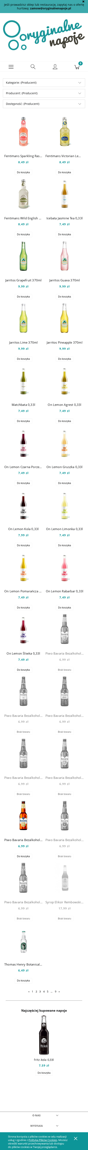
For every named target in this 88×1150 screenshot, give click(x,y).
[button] (11, 66)
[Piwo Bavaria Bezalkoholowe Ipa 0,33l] (23, 753)
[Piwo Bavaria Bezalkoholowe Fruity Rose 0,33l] (64, 691)
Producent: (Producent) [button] (21, 93)
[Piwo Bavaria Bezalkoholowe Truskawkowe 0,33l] (23, 877)
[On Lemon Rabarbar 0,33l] (64, 567)
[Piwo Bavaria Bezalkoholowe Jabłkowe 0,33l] (64, 753)
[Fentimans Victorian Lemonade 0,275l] (64, 131)
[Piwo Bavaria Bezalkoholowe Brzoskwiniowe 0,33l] (64, 629)
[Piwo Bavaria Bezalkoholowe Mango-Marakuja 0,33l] (64, 815)
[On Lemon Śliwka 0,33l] (23, 629)
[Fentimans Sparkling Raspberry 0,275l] (23, 131)
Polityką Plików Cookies (42, 1140)
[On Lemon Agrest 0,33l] (64, 380)
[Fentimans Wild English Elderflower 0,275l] (23, 194)
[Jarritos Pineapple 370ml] (64, 318)
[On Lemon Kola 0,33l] (23, 505)
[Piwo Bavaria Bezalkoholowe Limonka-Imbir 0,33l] (23, 815)
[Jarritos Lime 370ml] (23, 318)
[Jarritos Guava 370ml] (64, 256)
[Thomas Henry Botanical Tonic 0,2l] (23, 940)
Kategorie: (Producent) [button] (21, 82)
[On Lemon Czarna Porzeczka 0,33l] (23, 442)
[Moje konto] (55, 67)
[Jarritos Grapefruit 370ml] (23, 256)
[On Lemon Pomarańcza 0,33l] (23, 567)
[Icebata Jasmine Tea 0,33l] (64, 194)
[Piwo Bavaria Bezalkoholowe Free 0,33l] (23, 691)
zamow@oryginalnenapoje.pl (50, 8)
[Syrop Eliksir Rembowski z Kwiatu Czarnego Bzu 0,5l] (64, 877)
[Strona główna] (44, 34)
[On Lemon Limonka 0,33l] (64, 505)
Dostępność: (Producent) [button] (22, 104)
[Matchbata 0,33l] (23, 380)
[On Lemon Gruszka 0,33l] (64, 442)
